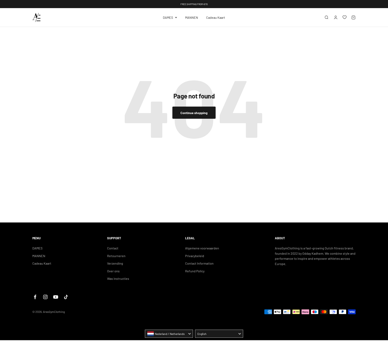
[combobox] (169, 334)
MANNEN (191, 17)
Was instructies (118, 278)
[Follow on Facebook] (35, 297)
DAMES (168, 17)
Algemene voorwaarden (202, 248)
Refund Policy (195, 271)
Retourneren (116, 256)
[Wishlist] (344, 17)
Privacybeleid (194, 256)
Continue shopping (194, 113)
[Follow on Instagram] (45, 297)
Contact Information (199, 263)
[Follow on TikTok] (66, 297)
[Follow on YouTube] (55, 297)
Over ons (113, 271)
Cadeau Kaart (215, 17)
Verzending (115, 263)
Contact (112, 248)
